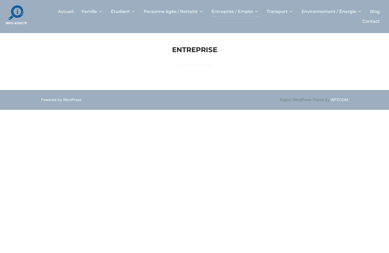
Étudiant (120, 11)
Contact (371, 21)
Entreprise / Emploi (232, 11)
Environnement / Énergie (328, 11)
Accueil (66, 11)
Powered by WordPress (61, 99)
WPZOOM (339, 99)
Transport (277, 11)
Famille (89, 11)
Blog (375, 11)
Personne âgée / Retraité (171, 11)
